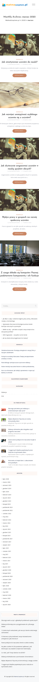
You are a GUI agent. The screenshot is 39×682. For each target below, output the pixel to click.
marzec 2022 (6, 523)
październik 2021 (8, 539)
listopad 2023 (7, 504)
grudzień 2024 (7, 488)
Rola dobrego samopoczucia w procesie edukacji (15, 362)
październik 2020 (8, 576)
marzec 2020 (6, 598)
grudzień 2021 (7, 532)
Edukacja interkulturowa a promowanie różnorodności (17, 656)
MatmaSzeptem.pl (19, 676)
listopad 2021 (7, 535)
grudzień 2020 (7, 570)
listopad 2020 (7, 573)
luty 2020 (5, 601)
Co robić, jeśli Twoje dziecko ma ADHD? (13, 652)
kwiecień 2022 (7, 520)
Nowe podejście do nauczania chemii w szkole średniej (17, 642)
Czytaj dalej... (19, 75)
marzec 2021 (6, 560)
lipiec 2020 (6, 586)
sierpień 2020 (7, 582)
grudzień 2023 (7, 501)
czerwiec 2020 (7, 589)
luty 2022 (5, 526)
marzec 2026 (6, 482)
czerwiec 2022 (7, 513)
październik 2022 (8, 510)
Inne (2, 396)
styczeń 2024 (7, 498)
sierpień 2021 (7, 545)
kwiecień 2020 (7, 595)
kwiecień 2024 (7, 495)
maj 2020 (5, 592)
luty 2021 (5, 564)
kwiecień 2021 (7, 557)
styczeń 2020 (7, 604)
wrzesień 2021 (7, 542)
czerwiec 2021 (7, 551)
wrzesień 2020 (7, 579)
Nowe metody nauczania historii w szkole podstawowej (17, 366)
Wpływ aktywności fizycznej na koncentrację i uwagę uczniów (19, 660)
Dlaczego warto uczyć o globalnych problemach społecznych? (19, 620)
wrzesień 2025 (7, 485)
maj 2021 (5, 554)
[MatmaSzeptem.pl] (15, 4)
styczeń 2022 (7, 529)
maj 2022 (5, 517)
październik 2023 (8, 507)
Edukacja (19, 59)
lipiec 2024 (6, 491)
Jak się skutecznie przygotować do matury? (15, 338)
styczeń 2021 (7, 567)
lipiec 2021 (6, 548)
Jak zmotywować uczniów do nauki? (19, 62)
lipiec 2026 (6, 479)
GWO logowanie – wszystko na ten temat (15, 335)
